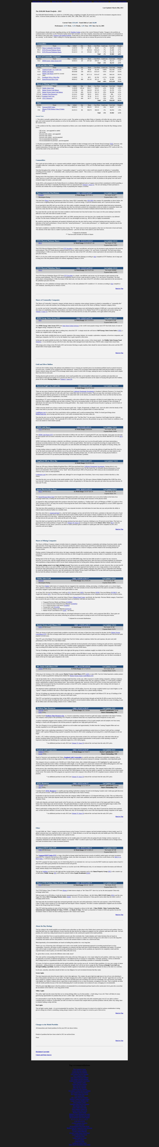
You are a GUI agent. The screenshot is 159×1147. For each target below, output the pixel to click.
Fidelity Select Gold (48, 88)
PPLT (40, 243)
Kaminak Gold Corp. (48, 96)
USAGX (68, 609)
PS (55, 873)
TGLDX (56, 607)
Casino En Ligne (79, 1124)
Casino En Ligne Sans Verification (82, 1)
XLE (40, 320)
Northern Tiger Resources (49, 94)
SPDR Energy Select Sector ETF (52, 61)
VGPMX (69, 602)
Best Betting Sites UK (79, 1106)
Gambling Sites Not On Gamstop (79, 1104)
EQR (88, 873)
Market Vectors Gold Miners (50, 90)
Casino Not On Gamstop (79, 1071)
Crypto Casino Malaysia (80, 1131)
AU (49, 594)
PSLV (40, 491)
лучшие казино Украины (79, 1123)
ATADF (41, 785)
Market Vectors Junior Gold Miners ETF (81, 676)
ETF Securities (67, 248)
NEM (97, 592)
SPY (121, 436)
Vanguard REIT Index (48, 107)
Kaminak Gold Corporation (73, 757)
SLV (112, 523)
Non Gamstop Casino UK (79, 1109)
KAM (40, 754)
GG (69, 592)
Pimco (47, 200)
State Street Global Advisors (70, 326)
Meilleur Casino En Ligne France (79, 1099)
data (95, 256)
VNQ (40, 850)
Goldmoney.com (40, 474)
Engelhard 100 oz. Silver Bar (50, 77)
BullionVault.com (41, 414)
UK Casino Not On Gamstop (79, 1097)
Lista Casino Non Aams (79, 1107)
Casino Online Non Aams (101, 1)
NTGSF (41, 710)
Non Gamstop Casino (79, 1069)
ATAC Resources (47, 98)
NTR (40, 712)
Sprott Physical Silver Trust (50, 79)
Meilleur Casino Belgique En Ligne (79, 1114)
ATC (40, 787)
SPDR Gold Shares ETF (45, 435)
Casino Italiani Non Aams (79, 1134)
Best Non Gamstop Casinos (118, 1)
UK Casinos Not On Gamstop (79, 1074)
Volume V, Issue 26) (66, 379)
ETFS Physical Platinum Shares (51, 50)
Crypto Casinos (79, 1139)
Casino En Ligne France (79, 1143)
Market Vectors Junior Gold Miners (52, 92)
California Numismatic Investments (84, 391)
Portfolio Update (75, 32)
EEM (68, 897)
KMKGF (41, 752)
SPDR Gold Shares (48, 71)
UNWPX (74, 604)
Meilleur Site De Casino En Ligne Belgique (79, 1128)
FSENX (38, 342)
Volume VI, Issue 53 (78, 743)
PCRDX (41, 195)
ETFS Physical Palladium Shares (51, 52)
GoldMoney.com (41, 412)
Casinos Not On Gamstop (79, 1072)
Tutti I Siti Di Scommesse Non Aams (79, 1144)
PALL (40, 270)
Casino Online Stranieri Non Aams (79, 1081)
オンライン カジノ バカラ (79, 1119)
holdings (45, 871)
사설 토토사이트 (79, 1121)
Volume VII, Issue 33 (73, 523)
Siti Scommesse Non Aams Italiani (79, 1117)
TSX (111, 144)
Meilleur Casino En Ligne (79, 1129)
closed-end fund (54, 513)
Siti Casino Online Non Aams (79, 1094)
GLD (40, 429)
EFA (113, 895)
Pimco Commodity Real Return (51, 48)
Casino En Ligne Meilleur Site (79, 1101)
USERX (66, 605)
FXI (40, 885)
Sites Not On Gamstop (79, 1086)
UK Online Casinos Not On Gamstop (79, 1091)
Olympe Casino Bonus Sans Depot (79, 1133)
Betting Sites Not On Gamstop (41, 1)
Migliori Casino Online (79, 1112)
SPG (109, 871)
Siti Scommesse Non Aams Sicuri (79, 1126)
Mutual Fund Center (79, 597)
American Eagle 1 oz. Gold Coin (51, 69)
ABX (81, 592)
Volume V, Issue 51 (88, 184)
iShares (65, 890)
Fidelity (47, 586)
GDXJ (40, 668)
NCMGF (114, 592)
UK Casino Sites (79, 1096)
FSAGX (41, 580)
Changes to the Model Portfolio (62, 35)
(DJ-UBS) (90, 200)
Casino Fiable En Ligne (79, 1138)
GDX (64, 610)
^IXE (119, 330)
